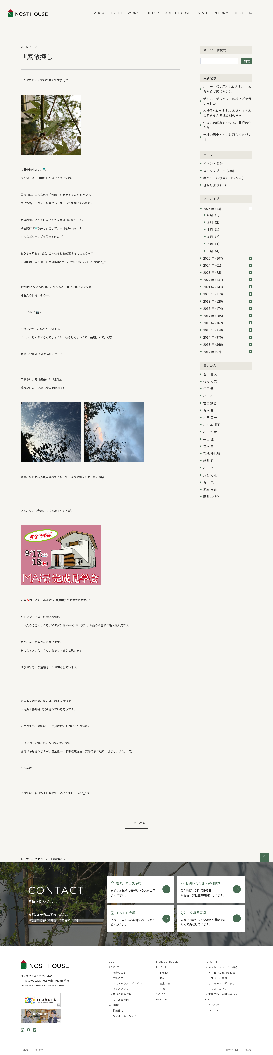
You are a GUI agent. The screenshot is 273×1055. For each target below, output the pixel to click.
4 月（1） (214, 229)
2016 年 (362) (213, 322)
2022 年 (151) (213, 279)
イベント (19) (213, 163)
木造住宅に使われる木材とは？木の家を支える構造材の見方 (227, 113)
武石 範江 (210, 475)
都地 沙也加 (211, 453)
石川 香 (208, 467)
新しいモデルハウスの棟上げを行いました (227, 101)
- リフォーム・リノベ (124, 1015)
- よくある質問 (120, 999)
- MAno (162, 978)
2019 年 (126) (213, 301)
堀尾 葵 (208, 410)
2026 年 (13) (212, 208)
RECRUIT (241, 13)
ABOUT (100, 13)
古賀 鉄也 (210, 403)
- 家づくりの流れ (121, 994)
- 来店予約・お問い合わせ (222, 994)
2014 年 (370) (213, 337)
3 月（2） (214, 236)
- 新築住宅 (117, 1010)
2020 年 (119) (213, 294)
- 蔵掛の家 (164, 983)
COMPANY (211, 1004)
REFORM (221, 13)
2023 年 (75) (212, 272)
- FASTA (163, 972)
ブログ (39, 859)
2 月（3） (214, 243)
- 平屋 (162, 988)
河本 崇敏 (210, 489)
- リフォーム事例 (216, 978)
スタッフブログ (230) (218, 170)
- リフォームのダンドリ (220, 983)
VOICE (160, 994)
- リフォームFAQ (216, 988)
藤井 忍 (208, 460)
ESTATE (202, 13)
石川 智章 (210, 431)
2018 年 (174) (213, 308)
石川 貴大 (210, 374)
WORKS (134, 13)
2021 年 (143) (213, 286)
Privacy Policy (32, 1050)
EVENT (117, 13)
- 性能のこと (118, 978)
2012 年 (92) (212, 351)
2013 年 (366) (213, 344)
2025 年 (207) (213, 258)
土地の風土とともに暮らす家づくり (227, 137)
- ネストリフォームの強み (222, 967)
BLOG (208, 999)
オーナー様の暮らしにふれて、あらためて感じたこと (227, 89)
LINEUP (152, 13)
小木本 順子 (211, 424)
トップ (25, 859)
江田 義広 (210, 388)
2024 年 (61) (212, 265)
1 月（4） (214, 251)
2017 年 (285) (213, 315)
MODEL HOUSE (177, 13)
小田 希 (208, 395)
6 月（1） (214, 215)
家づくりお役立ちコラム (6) (223, 177)
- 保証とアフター (121, 988)
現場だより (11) (214, 185)
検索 (247, 61)
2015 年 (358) (213, 330)
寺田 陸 (208, 439)
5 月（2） (214, 222)
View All (141, 823)
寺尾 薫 (208, 446)
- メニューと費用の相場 (220, 972)
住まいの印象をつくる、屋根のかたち (227, 125)
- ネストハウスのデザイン (126, 983)
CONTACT (211, 1010)
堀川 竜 (208, 482)
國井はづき (211, 496)
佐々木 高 (210, 381)
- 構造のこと (118, 972)
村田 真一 (210, 417)
